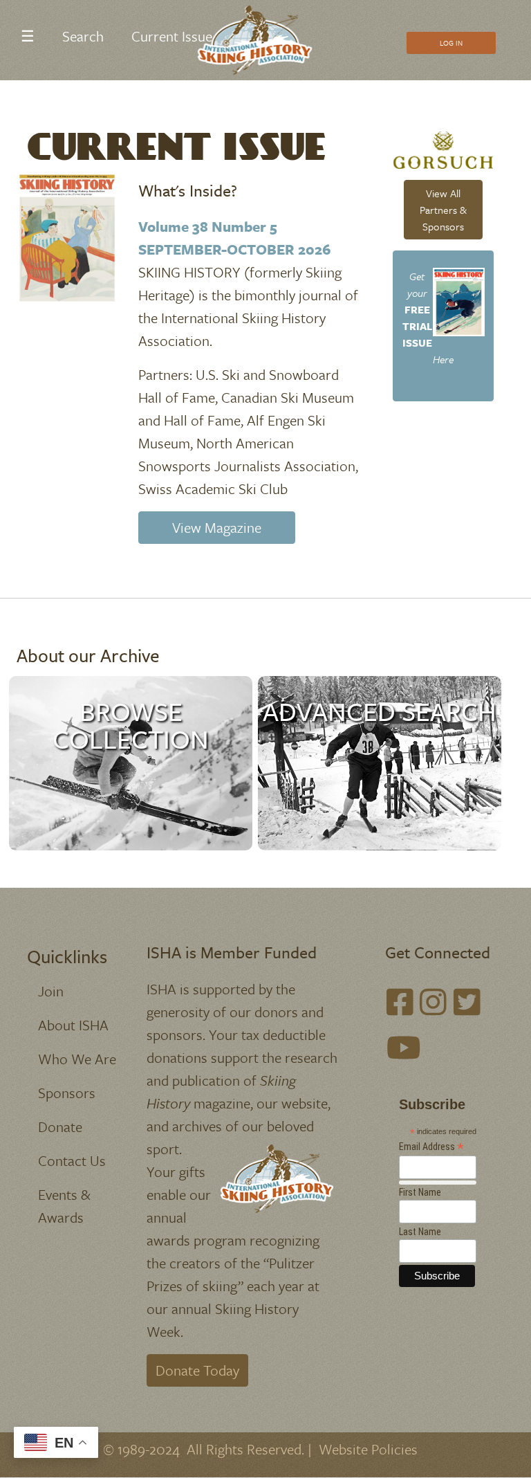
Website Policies (368, 1449)
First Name (420, 1192)
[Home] (260, 40)
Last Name (420, 1231)
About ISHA (73, 1024)
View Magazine (216, 527)
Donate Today (197, 1370)
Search (83, 36)
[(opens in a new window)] (399, 1002)
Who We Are (77, 1058)
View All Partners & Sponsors (443, 209)
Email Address (431, 1146)
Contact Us (72, 1160)
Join (51, 990)
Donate (60, 1126)
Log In (451, 42)
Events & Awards (64, 1206)
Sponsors (66, 1092)
